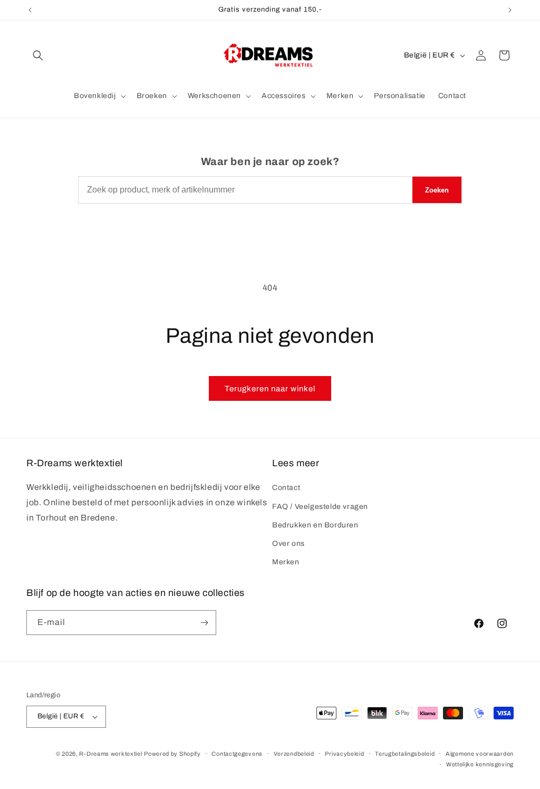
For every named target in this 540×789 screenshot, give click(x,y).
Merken (286, 562)
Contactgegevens (237, 753)
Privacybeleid (344, 753)
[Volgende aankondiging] (510, 10)
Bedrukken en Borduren (315, 525)
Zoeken (437, 190)
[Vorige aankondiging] (30, 10)
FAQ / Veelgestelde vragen (320, 507)
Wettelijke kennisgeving (480, 764)
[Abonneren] (204, 622)
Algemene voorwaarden (480, 753)
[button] (38, 55)
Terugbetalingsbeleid (405, 753)
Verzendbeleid (294, 753)
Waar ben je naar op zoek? (270, 161)
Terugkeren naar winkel (270, 388)
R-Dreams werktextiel (110, 753)
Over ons (288, 543)
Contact (286, 488)
